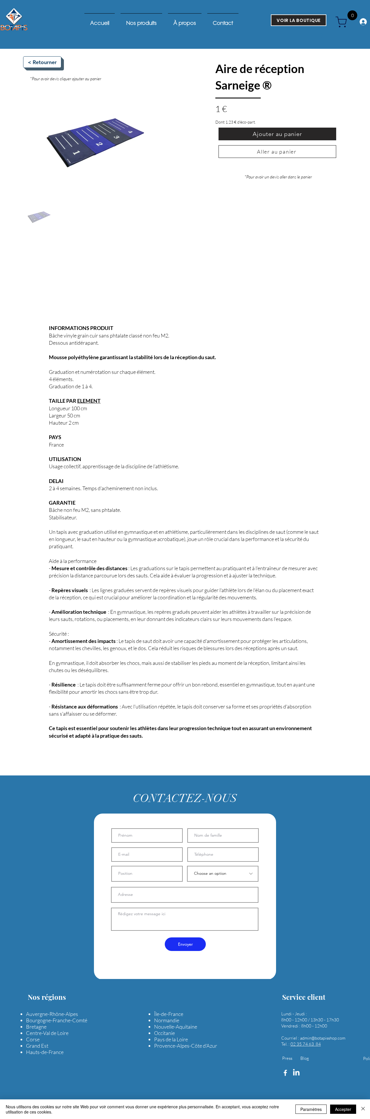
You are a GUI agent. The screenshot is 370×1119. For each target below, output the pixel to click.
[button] (321, 36)
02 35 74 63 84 (306, 1044)
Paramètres (311, 1109)
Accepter (343, 1109)
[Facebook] (285, 1073)
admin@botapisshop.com (322, 1038)
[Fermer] (363, 1109)
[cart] (343, 21)
